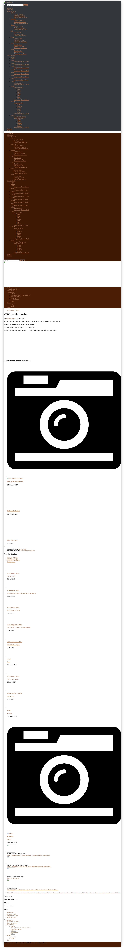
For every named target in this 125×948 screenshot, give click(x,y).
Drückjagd (73, 892)
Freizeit (13, 304)
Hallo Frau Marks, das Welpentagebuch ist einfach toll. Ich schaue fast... (28, 855)
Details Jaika (18, 51)
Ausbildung (10, 292)
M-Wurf (13, 115)
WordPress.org (11, 917)
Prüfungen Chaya (19, 28)
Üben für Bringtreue (13, 878)
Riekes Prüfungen (19, 46)
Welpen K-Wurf (18, 87)
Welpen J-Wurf (18, 83)
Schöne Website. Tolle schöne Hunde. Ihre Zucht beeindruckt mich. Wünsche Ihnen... (32, 890)
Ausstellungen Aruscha (21, 23)
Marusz (19, 124)
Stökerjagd (118, 892)
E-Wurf (13, 66)
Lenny (19, 109)
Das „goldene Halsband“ (15, 481)
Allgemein (10, 836)
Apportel (33, 892)
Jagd (12, 306)
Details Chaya (18, 26)
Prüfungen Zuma (19, 40)
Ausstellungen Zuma (20, 42)
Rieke (12, 43)
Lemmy (19, 106)
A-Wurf (13, 57)
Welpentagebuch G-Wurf (21, 74)
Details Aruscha (19, 20)
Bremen (51, 892)
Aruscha (13, 19)
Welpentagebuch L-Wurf (21, 113)
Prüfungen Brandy (19, 15)
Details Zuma (18, 38)
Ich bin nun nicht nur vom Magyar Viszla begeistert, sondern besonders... (29, 866)
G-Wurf (13, 72)
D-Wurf (13, 63)
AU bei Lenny (11, 576)
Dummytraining (79, 892)
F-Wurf (13, 69)
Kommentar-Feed (12, 915)
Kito (18, 92)
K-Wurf (13, 86)
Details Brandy (18, 14)
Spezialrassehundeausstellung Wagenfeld (107, 892)
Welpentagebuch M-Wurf (21, 127)
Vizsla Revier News (13, 289)
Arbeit (9, 303)
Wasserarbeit (15, 300)
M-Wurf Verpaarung (20, 116)
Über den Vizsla (12, 290)
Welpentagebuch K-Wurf (21, 100)
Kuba (19, 94)
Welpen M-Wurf (18, 118)
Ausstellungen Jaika (20, 54)
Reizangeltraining (16, 296)
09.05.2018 (10, 696)
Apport (13, 293)
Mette (19, 121)
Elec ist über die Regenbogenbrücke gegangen (21, 593)
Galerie (9, 129)
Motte (19, 120)
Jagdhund (93, 892)
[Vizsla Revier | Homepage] (8, 2)
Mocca (19, 123)
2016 (28, 892)
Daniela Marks (10, 318)
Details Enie (17, 32)
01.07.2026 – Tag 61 (13, 645)
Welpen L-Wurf (18, 103)
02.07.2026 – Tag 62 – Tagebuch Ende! (19, 627)
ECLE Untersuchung (13, 610)
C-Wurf (13, 60)
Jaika (12, 49)
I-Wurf (12, 78)
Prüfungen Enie (18, 34)
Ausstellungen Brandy (20, 17)
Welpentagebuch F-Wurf (21, 71)
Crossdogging (56, 892)
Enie (12, 31)
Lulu (18, 112)
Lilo (18, 104)
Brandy (13, 12)
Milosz (19, 126)
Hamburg (86, 892)
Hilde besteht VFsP (13, 511)
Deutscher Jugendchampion (65, 892)
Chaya (13, 25)
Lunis (19, 110)
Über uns (10, 9)
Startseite (10, 8)
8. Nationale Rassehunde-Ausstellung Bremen (16, 892)
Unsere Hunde (11, 11)
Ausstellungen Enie (20, 35)
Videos (13, 301)
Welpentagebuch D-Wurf (21, 64)
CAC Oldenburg (12, 540)
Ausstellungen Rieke (20, 48)
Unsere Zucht (11, 55)
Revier (96, 892)
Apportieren (38, 892)
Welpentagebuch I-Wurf (21, 80)
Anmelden (10, 912)
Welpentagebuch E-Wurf (21, 68)
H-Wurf (13, 75)
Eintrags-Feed (11, 914)
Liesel (19, 107)
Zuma (12, 37)
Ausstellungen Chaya (20, 29)
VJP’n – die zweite (12, 679)
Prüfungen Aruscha (20, 22)
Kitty (18, 95)
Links (8, 307)
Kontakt (9, 130)
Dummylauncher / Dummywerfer (20, 295)
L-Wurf (13, 101)
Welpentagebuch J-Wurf (21, 84)
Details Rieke (18, 45)
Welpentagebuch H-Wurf (21, 77)
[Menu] (4, 4)
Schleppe (13, 298)
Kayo (19, 90)
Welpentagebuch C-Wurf (21, 61)
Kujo (18, 97)
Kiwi (18, 89)
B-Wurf (13, 58)
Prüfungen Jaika (19, 52)
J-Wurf (13, 81)
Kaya (19, 98)
